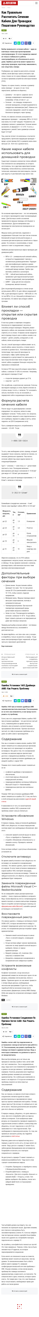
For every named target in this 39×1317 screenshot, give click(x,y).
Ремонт (4, 30)
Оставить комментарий (20, 674)
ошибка (8, 1000)
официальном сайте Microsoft (12, 906)
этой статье (15, 1136)
